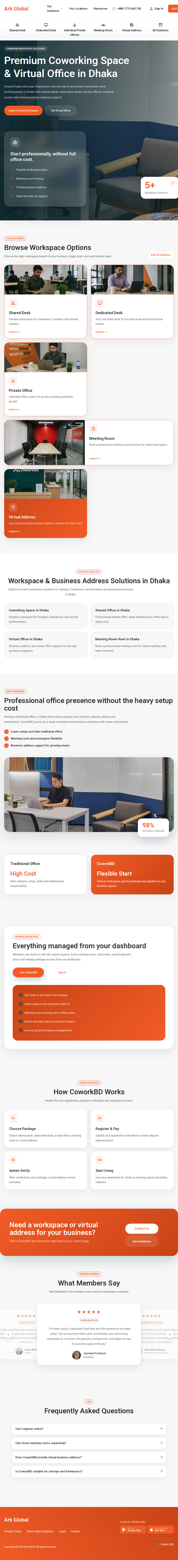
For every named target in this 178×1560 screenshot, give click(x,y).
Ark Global (16, 8)
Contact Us (142, 1228)
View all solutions (161, 254)
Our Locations (78, 8)
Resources (101, 8)
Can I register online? (29, 1428)
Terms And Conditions (40, 1531)
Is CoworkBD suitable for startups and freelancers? (48, 1471)
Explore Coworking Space (23, 110)
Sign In (62, 972)
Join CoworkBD (28, 972)
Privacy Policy (13, 1531)
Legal (62, 1531)
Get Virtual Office (60, 110)
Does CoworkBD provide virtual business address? (48, 1457)
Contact (75, 1531)
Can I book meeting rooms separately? (40, 1443)
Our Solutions (55, 9)
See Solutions (142, 1241)
